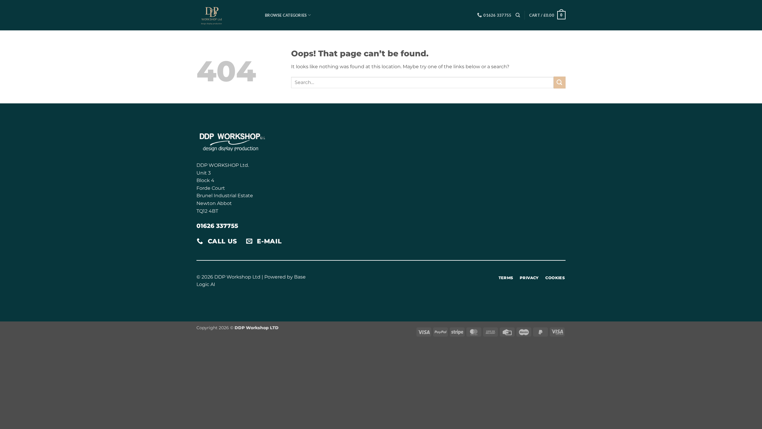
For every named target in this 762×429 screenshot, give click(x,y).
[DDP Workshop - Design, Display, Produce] (226, 15)
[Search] (518, 15)
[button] (547, 15)
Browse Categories (286, 15)
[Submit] (560, 82)
